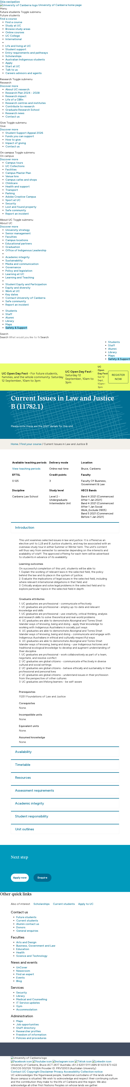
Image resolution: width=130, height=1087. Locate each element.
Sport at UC (12, 200)
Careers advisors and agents (23, 73)
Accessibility (72, 1071)
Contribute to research (20, 106)
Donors (20, 927)
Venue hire (12, 176)
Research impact (15, 96)
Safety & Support (16, 327)
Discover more (9, 86)
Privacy (58, 1071)
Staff (8, 314)
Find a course (8, 18)
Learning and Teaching (19, 277)
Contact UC (18, 1071)
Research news (14, 113)
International (13, 39)
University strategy (17, 230)
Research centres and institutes (25, 103)
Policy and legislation (18, 270)
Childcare (11, 183)
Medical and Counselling (31, 999)
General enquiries (27, 930)
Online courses (14, 32)
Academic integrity (17, 257)
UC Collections (15, 166)
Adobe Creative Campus (20, 196)
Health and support (17, 186)
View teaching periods (26, 468)
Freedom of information (31, 1034)
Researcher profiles (28, 1031)
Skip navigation (10, 1)
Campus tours (14, 162)
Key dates (11, 294)
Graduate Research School (22, 109)
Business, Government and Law (35, 945)
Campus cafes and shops (21, 179)
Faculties (11, 236)
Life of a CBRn (14, 99)
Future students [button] (10, 12)
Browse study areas (17, 29)
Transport (11, 189)
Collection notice (92, 1071)
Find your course (30, 444)
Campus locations (16, 240)
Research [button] (6, 79)
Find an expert (25, 974)
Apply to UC (85, 904)
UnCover (21, 967)
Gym (19, 1006)
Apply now (20, 877)
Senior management (18, 233)
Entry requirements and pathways (26, 52)
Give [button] (3, 122)
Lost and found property (20, 206)
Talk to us (11, 69)
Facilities (11, 169)
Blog (19, 981)
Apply (9, 63)
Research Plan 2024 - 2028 (22, 92)
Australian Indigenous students (25, 59)
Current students (64, 904)
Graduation (12, 247)
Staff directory (26, 1027)
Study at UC (13, 25)
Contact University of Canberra (25, 297)
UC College (12, 35)
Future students (26, 917)
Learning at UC (14, 274)
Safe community (15, 210)
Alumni (9, 317)
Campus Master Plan (18, 173)
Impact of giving (15, 143)
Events (20, 977)
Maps (8, 324)
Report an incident (17, 213)
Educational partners (18, 243)
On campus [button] (7, 152)
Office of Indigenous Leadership (25, 250)
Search (4, 337)
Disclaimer (46, 1071)
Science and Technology (31, 955)
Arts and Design (26, 942)
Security (10, 203)
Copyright (33, 1071)
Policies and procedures (31, 1038)
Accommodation (26, 1009)
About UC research (17, 89)
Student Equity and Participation (26, 284)
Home (14, 444)
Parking (10, 193)
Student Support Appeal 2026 (24, 132)
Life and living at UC (18, 46)
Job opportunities (27, 1024)
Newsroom (23, 970)
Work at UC (12, 291)
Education (22, 949)
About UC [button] (6, 219)
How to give (13, 139)
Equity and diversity (17, 287)
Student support (15, 49)
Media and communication (22, 264)
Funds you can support (19, 136)
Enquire (42, 877)
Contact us (12, 116)
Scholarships (13, 56)
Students (11, 310)
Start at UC (12, 66)
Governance (13, 267)
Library (9, 321)
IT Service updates (28, 1002)
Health (20, 952)
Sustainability (14, 260)
